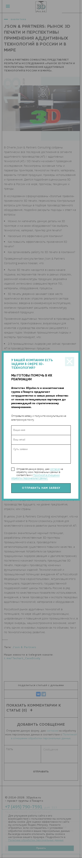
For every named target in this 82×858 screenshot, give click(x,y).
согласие (55, 469)
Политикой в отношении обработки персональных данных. (35, 477)
